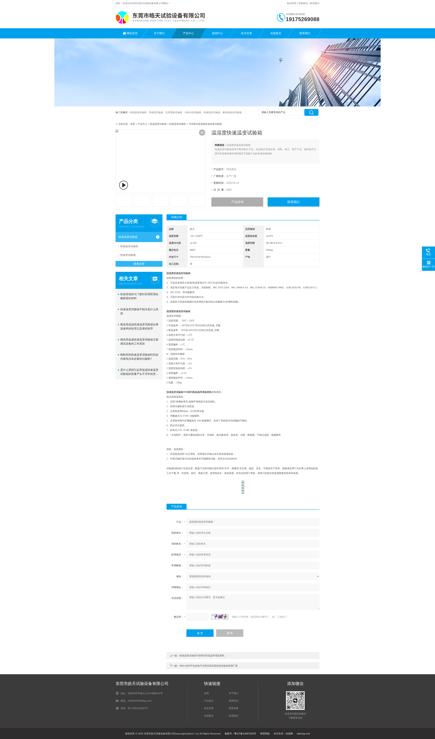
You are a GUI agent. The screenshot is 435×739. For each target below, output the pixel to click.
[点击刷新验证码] (219, 617)
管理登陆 (265, 733)
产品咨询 (237, 202)
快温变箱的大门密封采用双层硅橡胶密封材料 (139, 296)
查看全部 (139, 263)
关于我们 (159, 33)
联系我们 (314, 3)
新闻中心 (217, 33)
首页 (132, 124)
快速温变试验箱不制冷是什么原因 (139, 311)
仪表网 (289, 733)
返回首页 (291, 3)
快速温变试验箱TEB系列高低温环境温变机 (201, 655)
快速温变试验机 (177, 124)
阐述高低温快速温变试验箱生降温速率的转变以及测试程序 (139, 326)
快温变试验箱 (128, 254)
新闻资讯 (233, 700)
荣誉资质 (233, 708)
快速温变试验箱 (158, 124)
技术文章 (246, 33)
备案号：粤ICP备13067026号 (240, 733)
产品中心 (188, 33)
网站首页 (132, 33)
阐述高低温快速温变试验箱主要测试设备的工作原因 (139, 341)
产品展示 (209, 700)
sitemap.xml (303, 733)
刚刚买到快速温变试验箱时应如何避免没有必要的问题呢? (139, 356)
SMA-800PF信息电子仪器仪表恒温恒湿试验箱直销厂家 (208, 665)
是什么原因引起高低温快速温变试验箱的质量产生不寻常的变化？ (139, 372)
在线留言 (303, 3)
